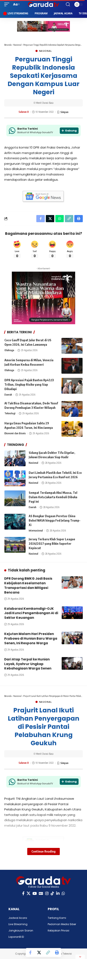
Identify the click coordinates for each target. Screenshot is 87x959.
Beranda (8, 44)
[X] (28, 893)
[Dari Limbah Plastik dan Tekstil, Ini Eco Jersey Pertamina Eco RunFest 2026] (15, 478)
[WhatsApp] (63, 893)
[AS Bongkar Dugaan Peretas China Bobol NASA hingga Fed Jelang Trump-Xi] (15, 522)
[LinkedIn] (58, 893)
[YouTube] (34, 893)
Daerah (8, 394)
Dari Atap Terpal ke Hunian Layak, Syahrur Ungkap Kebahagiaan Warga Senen (27, 664)
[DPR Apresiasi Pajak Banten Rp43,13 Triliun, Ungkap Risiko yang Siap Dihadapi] (72, 386)
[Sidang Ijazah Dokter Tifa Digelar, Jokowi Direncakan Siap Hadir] (15, 458)
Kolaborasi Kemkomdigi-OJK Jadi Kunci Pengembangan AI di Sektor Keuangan (31, 613)
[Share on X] (39, 952)
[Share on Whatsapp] (59, 218)
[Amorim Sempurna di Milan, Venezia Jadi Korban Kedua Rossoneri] (72, 366)
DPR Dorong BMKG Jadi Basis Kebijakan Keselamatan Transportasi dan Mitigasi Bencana (28, 585)
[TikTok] (52, 893)
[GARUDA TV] (43, 4)
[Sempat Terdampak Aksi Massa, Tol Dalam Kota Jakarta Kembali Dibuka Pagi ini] (15, 498)
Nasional (17, 44)
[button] (7, 4)
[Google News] (41, 893)
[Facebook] (23, 893)
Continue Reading (43, 851)
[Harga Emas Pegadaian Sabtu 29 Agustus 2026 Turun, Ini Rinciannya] (72, 429)
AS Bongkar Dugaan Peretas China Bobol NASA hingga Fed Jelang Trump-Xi (54, 520)
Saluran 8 (24, 111)
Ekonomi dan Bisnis (15, 433)
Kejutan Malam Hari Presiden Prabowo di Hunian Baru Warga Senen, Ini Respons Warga (30, 638)
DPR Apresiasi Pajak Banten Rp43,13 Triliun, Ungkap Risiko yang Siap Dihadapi (29, 384)
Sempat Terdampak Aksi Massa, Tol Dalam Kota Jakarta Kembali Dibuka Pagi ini (53, 497)
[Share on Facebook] (30, 952)
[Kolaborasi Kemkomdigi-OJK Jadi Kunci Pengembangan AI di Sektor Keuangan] (72, 612)
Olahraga (9, 350)
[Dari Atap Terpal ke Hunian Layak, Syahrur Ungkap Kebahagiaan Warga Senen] (72, 663)
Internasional (36, 530)
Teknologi (9, 413)
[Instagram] (47, 893)
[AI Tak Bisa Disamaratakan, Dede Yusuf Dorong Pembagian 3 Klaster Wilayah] (72, 409)
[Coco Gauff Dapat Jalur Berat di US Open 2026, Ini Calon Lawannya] (72, 346)
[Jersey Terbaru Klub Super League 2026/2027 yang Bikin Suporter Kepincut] (15, 545)
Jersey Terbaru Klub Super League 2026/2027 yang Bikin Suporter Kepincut (52, 543)
